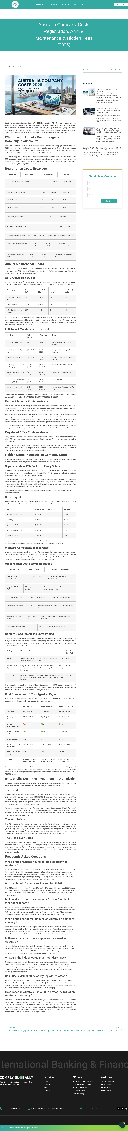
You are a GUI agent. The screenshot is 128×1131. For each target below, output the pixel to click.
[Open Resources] (82, 4)
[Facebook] (126, 1108)
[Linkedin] (118, 1108)
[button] (122, 1125)
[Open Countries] (56, 4)
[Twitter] (122, 1108)
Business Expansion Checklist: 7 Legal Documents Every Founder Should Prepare (108, 110)
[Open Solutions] (42, 4)
